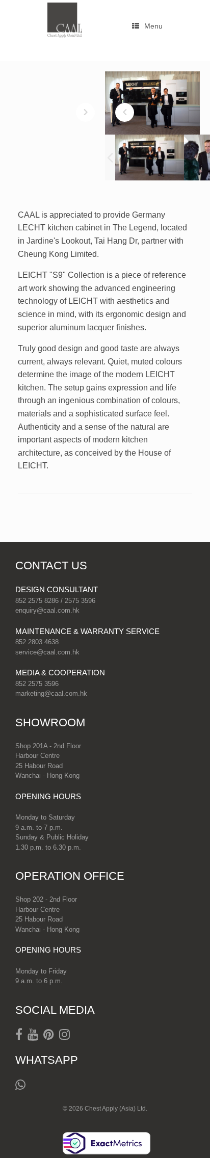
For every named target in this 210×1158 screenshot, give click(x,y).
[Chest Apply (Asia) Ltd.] (64, 20)
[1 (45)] (149, 157)
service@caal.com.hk (47, 652)
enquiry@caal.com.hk (47, 610)
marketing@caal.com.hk (51, 693)
